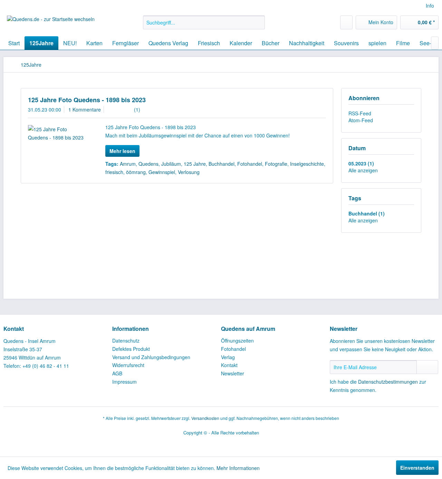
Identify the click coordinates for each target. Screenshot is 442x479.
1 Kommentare (84, 109)
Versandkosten (205, 418)
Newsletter (232, 373)
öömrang (136, 172)
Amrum (128, 163)
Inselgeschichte (307, 163)
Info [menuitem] (429, 5)
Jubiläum (171, 163)
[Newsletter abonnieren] (427, 367)
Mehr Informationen (238, 467)
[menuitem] (204, 22)
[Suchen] (258, 22)
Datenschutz (126, 340)
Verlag (228, 357)
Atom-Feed (360, 120)
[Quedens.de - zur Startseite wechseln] (51, 24)
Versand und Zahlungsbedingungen (151, 357)
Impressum (124, 381)
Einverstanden (417, 467)
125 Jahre (195, 163)
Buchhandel (221, 163)
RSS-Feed (359, 113)
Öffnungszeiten (237, 340)
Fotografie (276, 163)
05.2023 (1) (361, 163)
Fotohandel (249, 163)
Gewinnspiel (161, 172)
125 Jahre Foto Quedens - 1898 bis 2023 (87, 99)
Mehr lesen (122, 150)
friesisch (114, 172)
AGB (117, 373)
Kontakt (229, 365)
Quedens (148, 163)
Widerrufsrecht (128, 365)
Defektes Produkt (131, 348)
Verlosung (189, 172)
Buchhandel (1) (366, 213)
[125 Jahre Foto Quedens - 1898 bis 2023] (58, 133)
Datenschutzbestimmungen (388, 381)
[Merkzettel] (346, 22)
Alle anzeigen (363, 170)
